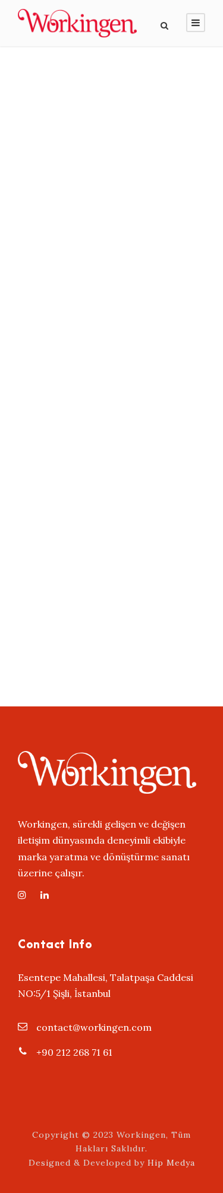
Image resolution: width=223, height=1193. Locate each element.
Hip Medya (171, 1162)
